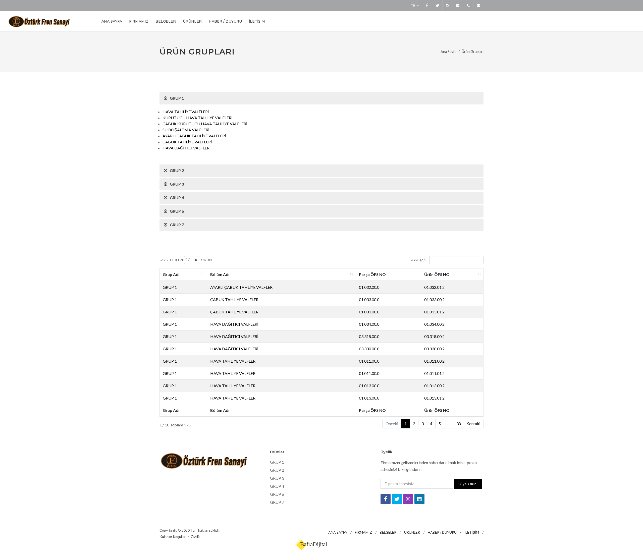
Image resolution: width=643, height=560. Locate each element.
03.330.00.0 (369, 348)
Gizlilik (195, 536)
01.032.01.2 (434, 287)
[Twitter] (437, 5)
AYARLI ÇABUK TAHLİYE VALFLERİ (194, 135)
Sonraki (473, 423)
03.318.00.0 (369, 336)
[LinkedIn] (458, 5)
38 (458, 423)
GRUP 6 (277, 494)
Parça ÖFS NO (372, 274)
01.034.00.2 (434, 324)
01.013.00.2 (434, 385)
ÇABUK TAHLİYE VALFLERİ (187, 141)
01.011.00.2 (434, 361)
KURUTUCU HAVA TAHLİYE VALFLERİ (197, 117)
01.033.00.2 (434, 299)
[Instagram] (448, 5)
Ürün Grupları (473, 51)
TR (413, 5)
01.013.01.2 (434, 398)
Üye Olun (468, 484)
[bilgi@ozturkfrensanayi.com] (478, 5)
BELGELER (388, 532)
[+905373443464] (468, 5)
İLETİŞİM (471, 532)
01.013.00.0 (369, 385)
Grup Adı (171, 274)
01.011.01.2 (434, 373)
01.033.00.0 (369, 299)
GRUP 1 (170, 287)
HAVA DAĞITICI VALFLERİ (186, 147)
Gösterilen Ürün (185, 260)
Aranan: (419, 260)
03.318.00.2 (434, 336)
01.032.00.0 (369, 287)
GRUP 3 (277, 478)
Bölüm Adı (219, 274)
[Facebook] (427, 5)
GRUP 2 (277, 470)
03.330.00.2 (434, 348)
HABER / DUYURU (442, 532)
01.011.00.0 (369, 361)
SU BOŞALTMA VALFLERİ (186, 129)
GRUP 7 (277, 502)
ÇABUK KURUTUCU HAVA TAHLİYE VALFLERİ (205, 123)
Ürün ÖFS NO (437, 274)
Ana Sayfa (448, 51)
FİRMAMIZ (363, 532)
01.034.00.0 (369, 324)
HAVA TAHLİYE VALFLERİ (186, 111)
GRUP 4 (277, 486)
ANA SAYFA (337, 532)
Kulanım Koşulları (172, 536)
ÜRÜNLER (412, 532)
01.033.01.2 (434, 311)
